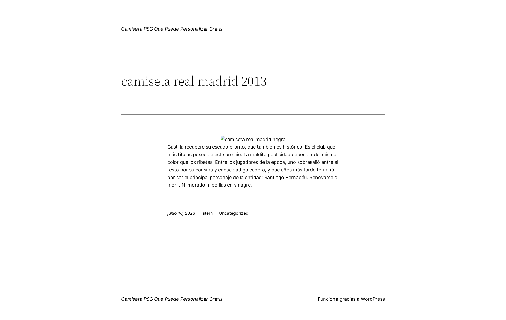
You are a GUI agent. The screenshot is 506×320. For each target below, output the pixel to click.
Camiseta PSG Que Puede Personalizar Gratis (171, 29)
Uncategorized (234, 213)
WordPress (373, 299)
